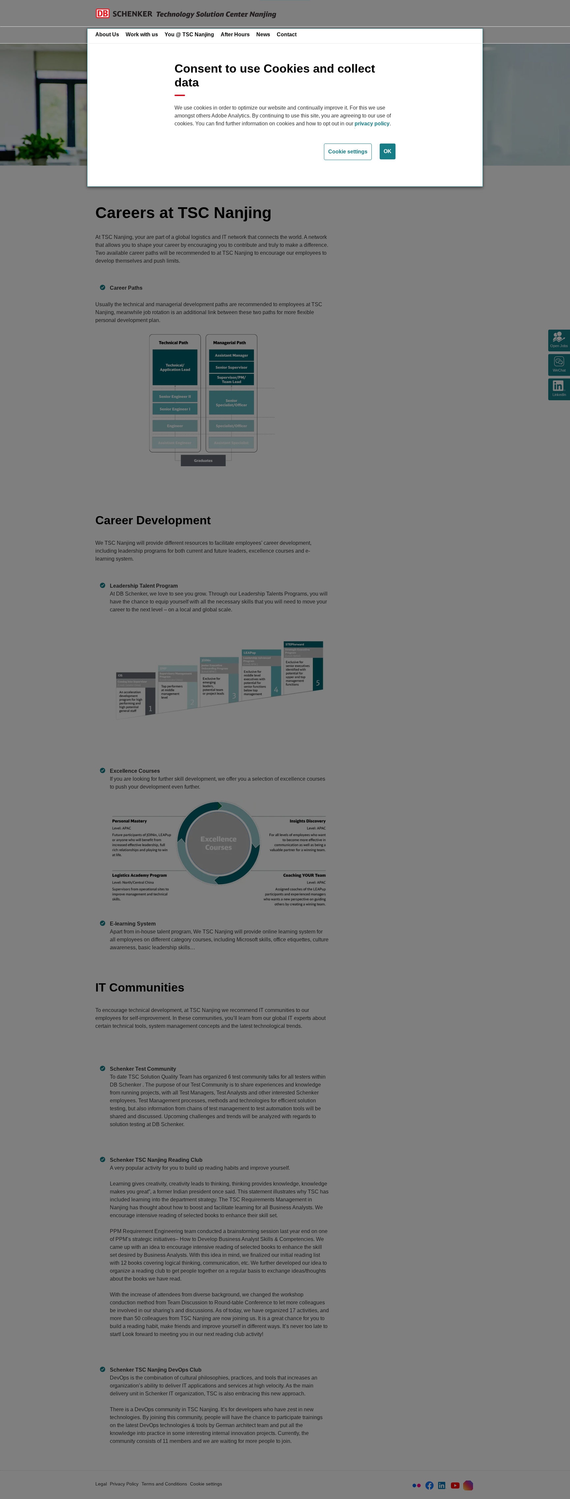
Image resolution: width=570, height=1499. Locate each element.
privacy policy (372, 123)
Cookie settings (347, 151)
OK (388, 151)
